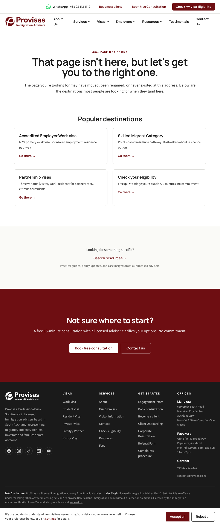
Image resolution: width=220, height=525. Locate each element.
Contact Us (202, 21)
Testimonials (179, 21)
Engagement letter (150, 402)
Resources (106, 438)
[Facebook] (9, 451)
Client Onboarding (150, 424)
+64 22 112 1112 (187, 468)
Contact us (136, 348)
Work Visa (69, 402)
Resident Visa (72, 416)
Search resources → (110, 258)
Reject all (203, 516)
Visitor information (111, 416)
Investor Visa (71, 424)
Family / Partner (73, 431)
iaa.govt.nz (76, 502)
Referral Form (147, 443)
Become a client (110, 7)
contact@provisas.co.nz (191, 476)
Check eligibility (110, 431)
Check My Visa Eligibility (193, 7)
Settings (50, 519)
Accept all (177, 516)
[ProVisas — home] (25, 22)
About (103, 402)
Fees (102, 445)
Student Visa (71, 409)
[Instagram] (19, 451)
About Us (58, 21)
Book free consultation (94, 348)
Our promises (108, 409)
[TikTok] (29, 451)
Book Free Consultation (149, 7)
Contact (104, 424)
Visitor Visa (70, 438)
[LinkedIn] (39, 451)
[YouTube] (48, 451)
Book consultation (150, 409)
